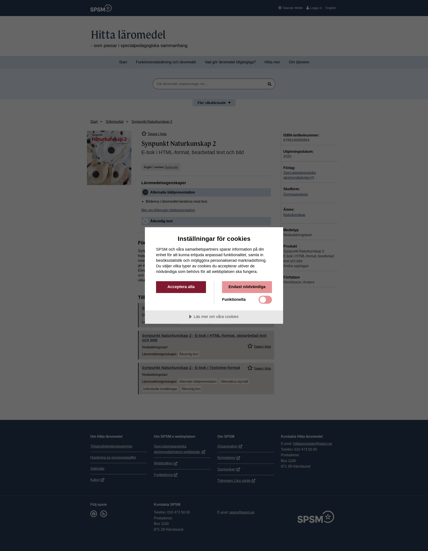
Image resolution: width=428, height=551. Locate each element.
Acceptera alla (181, 287)
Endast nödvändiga (246, 287)
